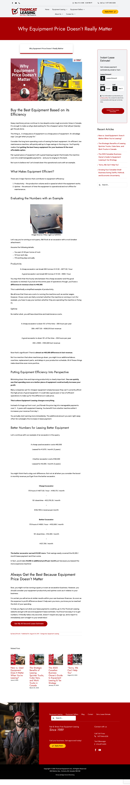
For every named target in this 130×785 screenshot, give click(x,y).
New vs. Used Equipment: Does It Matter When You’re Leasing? (17, 673)
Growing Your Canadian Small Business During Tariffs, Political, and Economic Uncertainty (111, 172)
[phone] (19, 3)
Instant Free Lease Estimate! (113, 110)
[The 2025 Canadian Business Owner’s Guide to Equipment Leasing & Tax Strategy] (56, 655)
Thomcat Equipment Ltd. (64, 768)
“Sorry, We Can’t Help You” (73, 670)
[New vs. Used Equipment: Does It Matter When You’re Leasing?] (18, 655)
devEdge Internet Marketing (67, 775)
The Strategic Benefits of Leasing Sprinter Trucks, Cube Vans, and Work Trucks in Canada (37, 676)
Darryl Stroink (16, 633)
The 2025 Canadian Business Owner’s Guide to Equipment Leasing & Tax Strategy (56, 675)
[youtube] (16, 3)
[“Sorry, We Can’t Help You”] (75, 655)
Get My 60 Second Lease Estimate (29, 624)
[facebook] (12, 3)
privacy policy (104, 98)
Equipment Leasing (53, 633)
